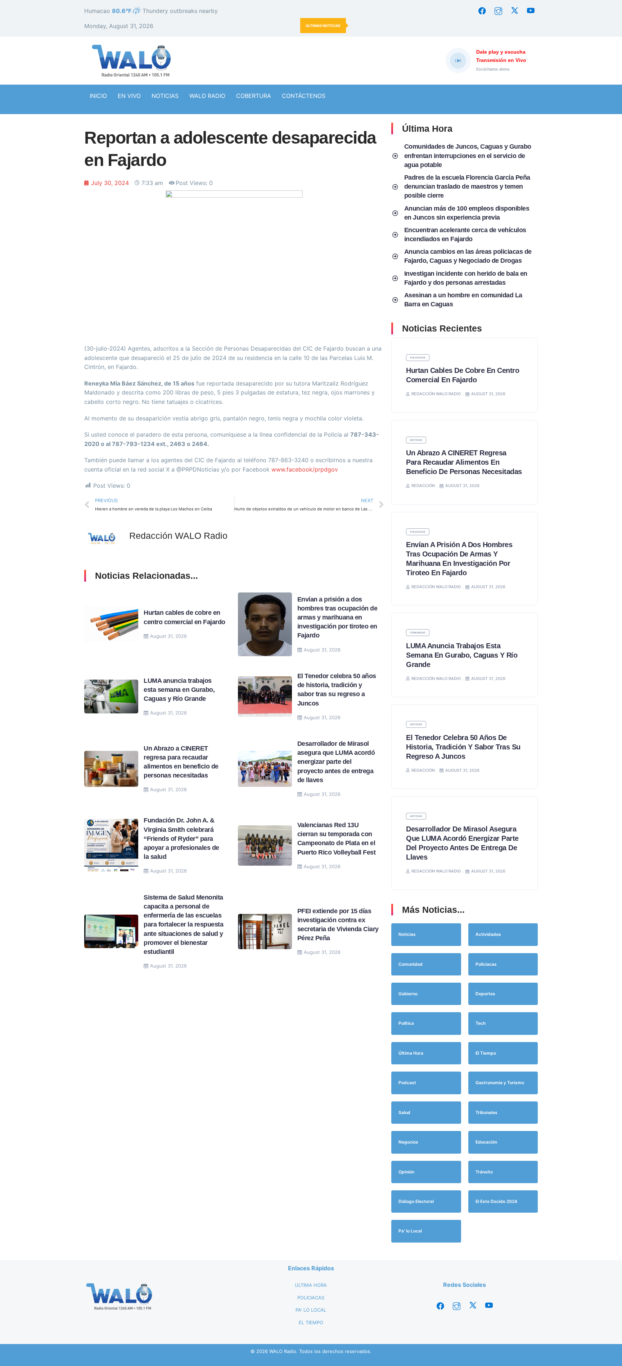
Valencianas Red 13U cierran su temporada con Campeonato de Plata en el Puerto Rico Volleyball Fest (444, 25)
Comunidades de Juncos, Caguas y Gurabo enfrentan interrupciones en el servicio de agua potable (467, 155)
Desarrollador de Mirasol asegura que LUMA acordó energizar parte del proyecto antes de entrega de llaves (336, 762)
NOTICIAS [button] (165, 95)
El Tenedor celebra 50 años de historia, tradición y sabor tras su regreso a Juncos (463, 747)
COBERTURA (253, 95)
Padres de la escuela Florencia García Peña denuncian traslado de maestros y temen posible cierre (467, 186)
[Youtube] (530, 10)
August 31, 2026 (168, 636)
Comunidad (417, 632)
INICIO (98, 95)
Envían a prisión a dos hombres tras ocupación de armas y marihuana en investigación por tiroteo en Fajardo (337, 617)
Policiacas (417, 357)
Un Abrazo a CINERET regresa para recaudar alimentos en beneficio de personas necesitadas (464, 462)
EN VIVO (129, 95)
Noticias (416, 440)
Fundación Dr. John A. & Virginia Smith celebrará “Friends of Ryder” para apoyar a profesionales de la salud (181, 838)
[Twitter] (514, 10)
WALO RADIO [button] (207, 95)
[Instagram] (498, 10)
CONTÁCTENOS (303, 95)
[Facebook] (482, 10)
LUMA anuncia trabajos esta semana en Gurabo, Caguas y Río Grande (179, 689)
